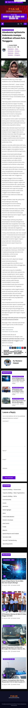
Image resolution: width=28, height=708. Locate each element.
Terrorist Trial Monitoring (10, 540)
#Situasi (17, 53)
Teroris (22, 16)
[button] (21, 23)
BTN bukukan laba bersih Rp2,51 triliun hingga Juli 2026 (17, 391)
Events (4, 503)
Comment (6, 421)
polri (13, 16)
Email (4, 459)
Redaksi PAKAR (13, 45)
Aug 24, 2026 (15, 381)
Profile (4, 527)
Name (5, 450)
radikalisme (12, 18)
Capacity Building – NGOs (10, 496)
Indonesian (18, 0)
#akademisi (10, 49)
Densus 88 (17, 16)
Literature (5, 506)
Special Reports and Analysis (11, 533)
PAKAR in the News (8, 520)
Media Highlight (6, 30)
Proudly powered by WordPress (9, 704)
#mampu (17, 51)
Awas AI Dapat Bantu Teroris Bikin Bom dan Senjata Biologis (18, 380)
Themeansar (14, 705)
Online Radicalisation (8, 516)
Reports (5, 530)
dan (17, 18)
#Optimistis (10, 53)
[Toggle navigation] (18, 24)
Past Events (6, 523)
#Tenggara (17, 55)
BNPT (10, 16)
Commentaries (7, 499)
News (12, 30)
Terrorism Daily (7, 537)
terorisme (5, 16)
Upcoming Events (7, 544)
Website (5, 468)
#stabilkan (10, 55)
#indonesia (10, 51)
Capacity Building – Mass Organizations (14, 493)
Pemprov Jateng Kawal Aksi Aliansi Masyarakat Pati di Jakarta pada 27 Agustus (13, 681)
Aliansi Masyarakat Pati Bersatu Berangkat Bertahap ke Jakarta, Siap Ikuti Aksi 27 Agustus (14, 648)
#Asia (16, 49)
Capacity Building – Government (12, 489)
